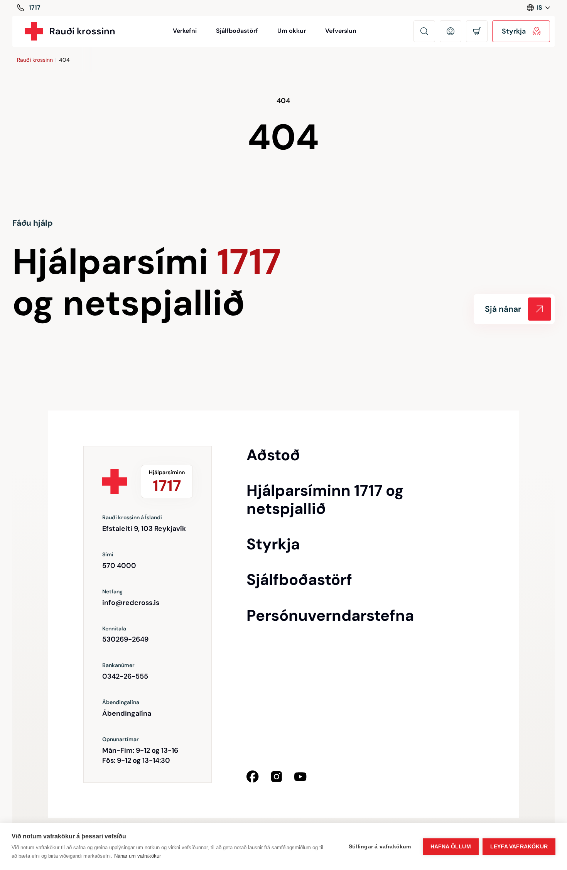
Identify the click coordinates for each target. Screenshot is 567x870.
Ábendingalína (126, 713)
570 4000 (119, 565)
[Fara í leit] (424, 31)
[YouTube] (300, 776)
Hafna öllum (450, 847)
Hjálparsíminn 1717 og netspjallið (325, 499)
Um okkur (291, 31)
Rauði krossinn (35, 60)
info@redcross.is (130, 602)
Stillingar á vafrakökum (380, 847)
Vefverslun (340, 31)
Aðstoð (273, 455)
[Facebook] (252, 776)
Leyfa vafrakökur (519, 847)
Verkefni (185, 31)
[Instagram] (276, 776)
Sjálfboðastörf (237, 31)
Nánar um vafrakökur (137, 856)
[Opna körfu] (477, 31)
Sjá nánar (503, 309)
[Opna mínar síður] (450, 31)
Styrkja (273, 544)
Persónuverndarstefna (330, 615)
